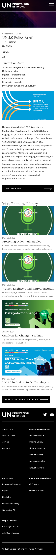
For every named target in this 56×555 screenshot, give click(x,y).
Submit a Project (36, 490)
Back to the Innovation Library (21, 399)
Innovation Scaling (10, 503)
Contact (6, 448)
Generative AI (8, 510)
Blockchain (7, 497)
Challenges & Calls (11, 526)
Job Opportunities (10, 533)
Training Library (36, 442)
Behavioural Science (11, 484)
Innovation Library (37, 435)
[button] (51, 5)
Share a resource (37, 448)
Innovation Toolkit (37, 461)
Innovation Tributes (38, 468)
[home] (15, 5)
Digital (5, 490)
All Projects (34, 484)
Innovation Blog (36, 455)
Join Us (5, 442)
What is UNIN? (8, 435)
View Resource (13, 188)
